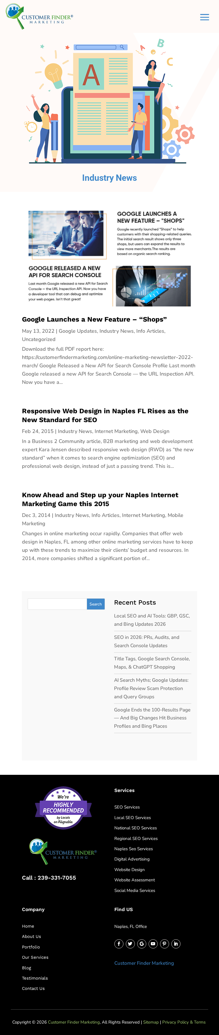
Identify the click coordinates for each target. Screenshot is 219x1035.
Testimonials (35, 978)
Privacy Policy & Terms (184, 1022)
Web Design (154, 431)
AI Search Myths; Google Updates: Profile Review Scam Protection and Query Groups (151, 688)
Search (96, 604)
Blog (26, 967)
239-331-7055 (57, 877)
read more (36, 390)
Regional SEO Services (136, 838)
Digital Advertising (132, 859)
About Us (31, 936)
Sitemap (151, 1022)
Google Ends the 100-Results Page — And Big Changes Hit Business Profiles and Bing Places (152, 718)
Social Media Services (134, 890)
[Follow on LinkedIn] (176, 943)
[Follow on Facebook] (118, 943)
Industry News (117, 331)
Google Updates (78, 331)
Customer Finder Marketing (144, 963)
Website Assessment (134, 880)
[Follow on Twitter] (130, 943)
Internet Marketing (116, 431)
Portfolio (31, 947)
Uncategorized (39, 339)
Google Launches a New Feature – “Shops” (94, 319)
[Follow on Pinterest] (164, 943)
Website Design (129, 869)
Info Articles (150, 331)
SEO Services (127, 807)
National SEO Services (135, 828)
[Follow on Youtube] (153, 943)
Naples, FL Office (130, 926)
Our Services (35, 957)
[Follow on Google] (141, 943)
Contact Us (33, 988)
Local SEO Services (132, 818)
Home (28, 926)
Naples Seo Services (133, 849)
